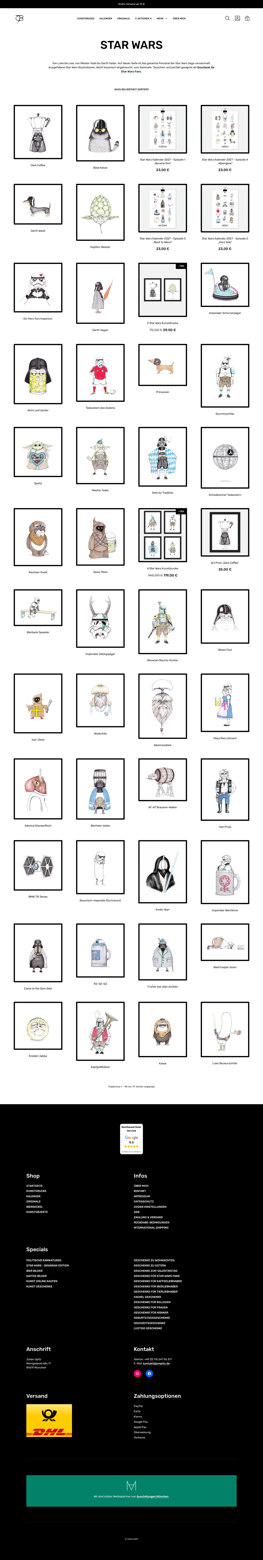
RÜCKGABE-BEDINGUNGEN (151, 1222)
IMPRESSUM (142, 1196)
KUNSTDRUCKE (86, 18)
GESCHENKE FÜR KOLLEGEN (152, 1302)
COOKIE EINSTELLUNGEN (150, 1207)
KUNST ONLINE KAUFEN (41, 1281)
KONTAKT (140, 1191)
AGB (136, 1212)
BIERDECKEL (34, 1207)
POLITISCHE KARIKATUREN (43, 1260)
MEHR (160, 18)
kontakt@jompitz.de (156, 1363)
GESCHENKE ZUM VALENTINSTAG (155, 1271)
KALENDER (106, 18)
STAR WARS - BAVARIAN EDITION (47, 1265)
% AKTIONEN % (143, 18)
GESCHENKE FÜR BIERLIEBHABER (156, 1286)
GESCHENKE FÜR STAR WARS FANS (157, 1276)
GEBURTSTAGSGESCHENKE (152, 1317)
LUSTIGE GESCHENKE (148, 1328)
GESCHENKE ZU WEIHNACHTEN (154, 1260)
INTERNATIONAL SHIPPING (151, 1227)
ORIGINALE (123, 18)
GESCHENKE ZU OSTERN (150, 1265)
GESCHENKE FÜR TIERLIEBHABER (156, 1291)
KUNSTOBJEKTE (37, 1212)
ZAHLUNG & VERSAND (148, 1217)
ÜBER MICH (179, 18)
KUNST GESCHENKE (39, 1286)
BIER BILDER (34, 1271)
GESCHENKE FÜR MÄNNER (151, 1312)
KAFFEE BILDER (36, 1276)
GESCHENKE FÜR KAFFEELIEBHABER (158, 1281)
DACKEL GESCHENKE (147, 1297)
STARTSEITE (34, 1186)
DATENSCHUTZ (144, 1201)
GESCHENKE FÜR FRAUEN (151, 1307)
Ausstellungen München (152, 1496)
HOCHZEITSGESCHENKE (149, 1323)
